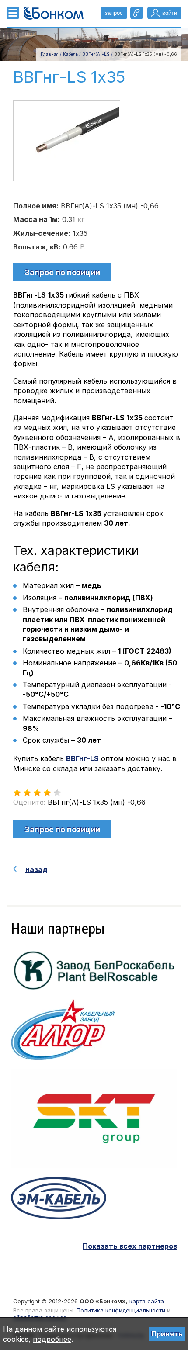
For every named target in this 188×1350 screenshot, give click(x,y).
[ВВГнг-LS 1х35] (66, 140)
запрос (114, 13)
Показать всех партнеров (130, 1246)
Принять (167, 1333)
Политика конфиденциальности (121, 1310)
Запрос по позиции (62, 272)
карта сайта (146, 1301)
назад (36, 869)
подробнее (52, 1339)
